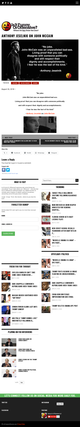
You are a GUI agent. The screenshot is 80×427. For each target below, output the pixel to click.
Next (22, 382)
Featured (15, 83)
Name (3, 215)
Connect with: (5, 166)
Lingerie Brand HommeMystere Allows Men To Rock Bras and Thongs (20, 141)
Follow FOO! (60, 404)
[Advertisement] (40, 11)
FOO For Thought (25, 83)
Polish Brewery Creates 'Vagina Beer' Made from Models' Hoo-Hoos (61, 141)
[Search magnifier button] (77, 180)
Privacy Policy (21, 424)
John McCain (49, 114)
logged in (14, 163)
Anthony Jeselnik (34, 114)
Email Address (7, 224)
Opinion (35, 83)
